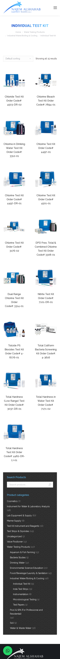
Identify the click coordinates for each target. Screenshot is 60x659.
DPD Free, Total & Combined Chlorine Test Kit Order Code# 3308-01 (46, 248)
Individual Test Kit (21, 584)
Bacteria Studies (18, 557)
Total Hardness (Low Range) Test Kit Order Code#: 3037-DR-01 (14, 402)
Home (18, 32)
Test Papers (18, 604)
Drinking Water (17, 562)
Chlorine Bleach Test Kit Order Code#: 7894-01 (45, 100)
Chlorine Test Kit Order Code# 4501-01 (45, 199)
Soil (12, 623)
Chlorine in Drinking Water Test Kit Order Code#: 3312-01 (14, 150)
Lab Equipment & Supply (19, 515)
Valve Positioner (15, 541)
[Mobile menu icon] (55, 7)
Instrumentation (20, 594)
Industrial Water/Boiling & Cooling (22, 35)
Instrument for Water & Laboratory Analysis (28, 506)
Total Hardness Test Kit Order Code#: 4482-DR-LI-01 (14, 454)
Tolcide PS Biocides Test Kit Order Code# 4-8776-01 (14, 351)
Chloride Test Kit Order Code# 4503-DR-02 (14, 100)
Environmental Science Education (26, 568)
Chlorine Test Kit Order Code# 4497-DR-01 (14, 199)
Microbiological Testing (24, 599)
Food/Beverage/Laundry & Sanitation (29, 573)
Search (49, 485)
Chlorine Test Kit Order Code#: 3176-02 (14, 246)
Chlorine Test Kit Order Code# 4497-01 (45, 148)
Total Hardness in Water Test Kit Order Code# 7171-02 (46, 402)
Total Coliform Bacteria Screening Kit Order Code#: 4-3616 (46, 351)
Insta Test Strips (20, 589)
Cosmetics (12, 501)
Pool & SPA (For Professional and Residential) (26, 612)
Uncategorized (14, 536)
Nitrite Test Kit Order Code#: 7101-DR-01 (46, 298)
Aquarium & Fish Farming (22, 552)
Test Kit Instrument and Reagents (23, 526)
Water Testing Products (34, 32)
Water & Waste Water (20, 628)
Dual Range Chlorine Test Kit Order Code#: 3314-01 (14, 300)
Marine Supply (14, 521)
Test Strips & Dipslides (18, 531)
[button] (7, 650)
